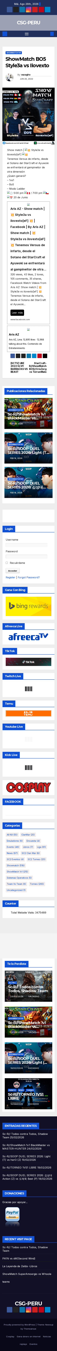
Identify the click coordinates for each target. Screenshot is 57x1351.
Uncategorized (16, 890)
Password (12, 551)
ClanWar (28, 834)
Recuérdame (17, 562)
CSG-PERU (28, 23)
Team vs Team (16, 884)
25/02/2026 (17, 996)
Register (10, 577)
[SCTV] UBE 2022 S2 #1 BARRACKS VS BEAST (19, 367)
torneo (37, 884)
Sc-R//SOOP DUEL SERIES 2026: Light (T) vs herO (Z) (28, 452)
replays (23, 1344)
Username (12, 539)
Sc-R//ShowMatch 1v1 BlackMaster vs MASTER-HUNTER (27, 418)
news (12, 853)
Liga (41, 847)
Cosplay (10, 1336)
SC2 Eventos (15, 859)
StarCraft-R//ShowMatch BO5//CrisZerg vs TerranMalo (37, 367)
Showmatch (16, 865)
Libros (28, 847)
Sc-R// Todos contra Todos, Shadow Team (28, 989)
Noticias (47, 1336)
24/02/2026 (17, 1032)
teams (6, 1281)
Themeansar (30, 1328)
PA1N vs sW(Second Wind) (18, 1258)
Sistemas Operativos (19, 877)
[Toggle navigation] (26, 34)
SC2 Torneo (36, 859)
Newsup (49, 1324)
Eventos (33, 1344)
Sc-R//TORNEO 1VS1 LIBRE (25, 1096)
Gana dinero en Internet (29, 1336)
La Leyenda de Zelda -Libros (19, 1266)
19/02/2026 (17, 1068)
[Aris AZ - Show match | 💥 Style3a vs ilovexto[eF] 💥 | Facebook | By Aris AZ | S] (28, 263)
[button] (47, 33)
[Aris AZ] (28, 339)
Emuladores (15, 840)
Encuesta (33, 840)
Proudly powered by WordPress (20, 1324)
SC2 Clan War (31, 853)
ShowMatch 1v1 (13, 53)
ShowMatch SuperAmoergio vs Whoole (26, 1274)
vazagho (26, 74)
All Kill (12, 834)
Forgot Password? (29, 577)
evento (13, 847)
